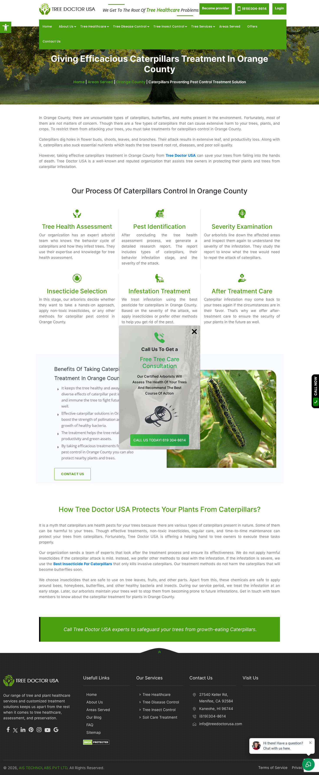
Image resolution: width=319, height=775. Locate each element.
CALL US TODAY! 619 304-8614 (159, 440)
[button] (5, 27)
